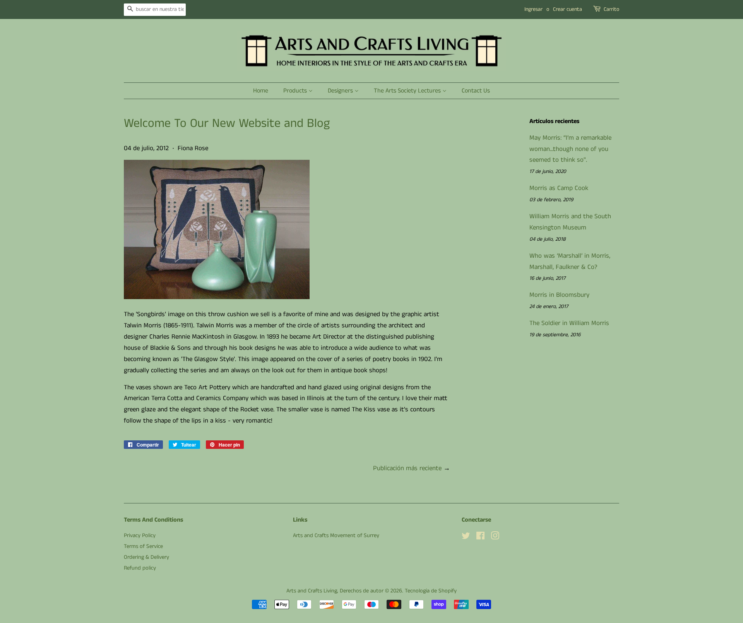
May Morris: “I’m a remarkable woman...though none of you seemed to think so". (570, 149)
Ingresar (533, 9)
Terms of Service (143, 546)
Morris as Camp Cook (558, 188)
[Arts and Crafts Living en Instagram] (495, 537)
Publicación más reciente (407, 468)
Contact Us (476, 90)
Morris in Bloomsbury (559, 295)
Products (295, 90)
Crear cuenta (567, 9)
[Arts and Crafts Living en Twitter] (466, 537)
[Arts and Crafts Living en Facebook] (480, 537)
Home (260, 90)
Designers (341, 90)
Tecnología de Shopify (431, 591)
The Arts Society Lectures (408, 90)
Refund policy (140, 568)
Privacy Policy (140, 535)
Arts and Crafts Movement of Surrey (336, 535)
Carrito (611, 9)
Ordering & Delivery (146, 557)
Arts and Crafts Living (311, 591)
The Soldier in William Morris (569, 323)
